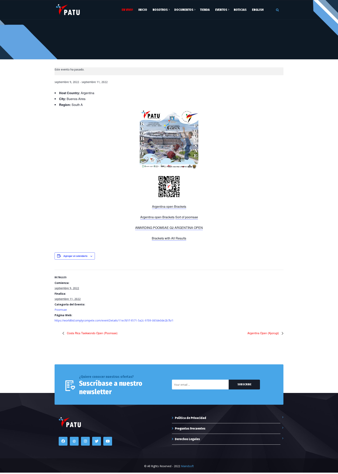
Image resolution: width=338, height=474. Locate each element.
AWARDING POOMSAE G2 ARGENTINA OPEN (169, 227)
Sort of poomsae (186, 217)
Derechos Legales (187, 439)
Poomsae (61, 309)
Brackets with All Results (169, 238)
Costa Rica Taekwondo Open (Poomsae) (92, 333)
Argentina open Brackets (169, 206)
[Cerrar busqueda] (279, 9)
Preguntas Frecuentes (190, 428)
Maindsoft (187, 466)
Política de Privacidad (190, 418)
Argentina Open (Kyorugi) (263, 333)
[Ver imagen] (68, 9)
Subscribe (244, 384)
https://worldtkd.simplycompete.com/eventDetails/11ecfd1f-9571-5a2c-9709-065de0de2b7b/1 (114, 320)
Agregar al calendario (75, 256)
